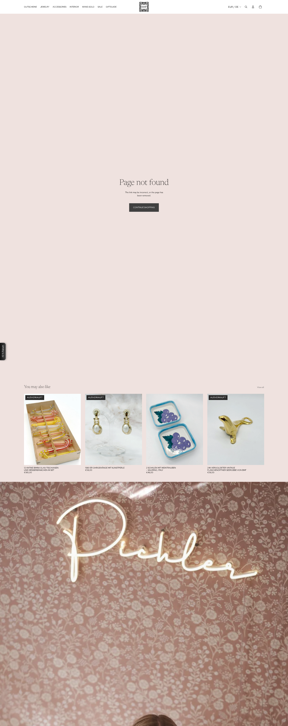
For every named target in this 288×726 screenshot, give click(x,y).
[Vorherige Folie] (29, 429)
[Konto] (253, 7)
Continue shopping (144, 207)
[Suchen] (246, 7)
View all (260, 387)
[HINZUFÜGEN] (198, 460)
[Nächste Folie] (76, 429)
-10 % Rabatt (2, 351)
